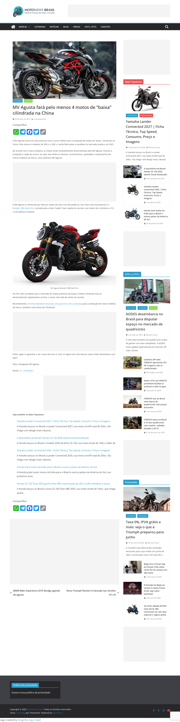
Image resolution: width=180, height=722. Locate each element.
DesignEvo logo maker (29, 719)
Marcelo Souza (154, 147)
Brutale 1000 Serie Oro (23, 208)
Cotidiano (39, 26)
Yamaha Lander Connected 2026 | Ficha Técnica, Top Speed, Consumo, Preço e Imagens (63, 450)
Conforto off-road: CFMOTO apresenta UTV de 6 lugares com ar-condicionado (155, 364)
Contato (105, 26)
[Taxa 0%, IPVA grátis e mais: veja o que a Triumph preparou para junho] (146, 499)
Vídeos (76, 26)
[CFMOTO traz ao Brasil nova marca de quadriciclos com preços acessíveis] (132, 405)
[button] (28, 27)
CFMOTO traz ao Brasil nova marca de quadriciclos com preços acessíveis (155, 403)
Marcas (23, 26)
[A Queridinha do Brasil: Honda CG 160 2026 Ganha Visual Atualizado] (132, 173)
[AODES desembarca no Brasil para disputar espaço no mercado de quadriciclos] (146, 291)
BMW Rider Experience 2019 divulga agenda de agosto (36, 592)
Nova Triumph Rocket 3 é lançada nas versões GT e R (91, 592)
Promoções (142, 516)
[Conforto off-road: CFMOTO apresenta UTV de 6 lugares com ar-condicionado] (132, 366)
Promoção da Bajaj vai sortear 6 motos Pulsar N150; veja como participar (154, 589)
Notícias (54, 26)
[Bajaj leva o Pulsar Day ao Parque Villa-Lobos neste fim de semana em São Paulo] (132, 570)
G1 (21, 370)
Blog (66, 26)
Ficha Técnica (132, 115)
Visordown (28, 370)
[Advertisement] (119, 10)
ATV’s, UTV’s (90, 26)
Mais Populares (146, 115)
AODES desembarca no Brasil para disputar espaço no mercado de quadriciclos (144, 321)
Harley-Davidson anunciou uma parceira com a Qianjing (55, 303)
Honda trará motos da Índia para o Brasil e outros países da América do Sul (57, 467)
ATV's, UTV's (131, 308)
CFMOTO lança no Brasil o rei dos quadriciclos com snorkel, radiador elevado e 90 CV (155, 424)
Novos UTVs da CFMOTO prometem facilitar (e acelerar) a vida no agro (155, 383)
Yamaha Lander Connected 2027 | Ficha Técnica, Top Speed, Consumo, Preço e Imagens (63, 421)
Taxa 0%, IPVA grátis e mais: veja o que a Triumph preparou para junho (145, 529)
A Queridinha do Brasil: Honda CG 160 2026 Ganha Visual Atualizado (53, 437)
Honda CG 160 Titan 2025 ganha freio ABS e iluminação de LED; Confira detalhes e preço (63, 483)
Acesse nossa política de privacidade (31, 692)
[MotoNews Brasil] (13, 26)
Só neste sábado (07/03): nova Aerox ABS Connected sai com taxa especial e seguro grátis (155, 610)
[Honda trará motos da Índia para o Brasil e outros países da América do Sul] (132, 217)
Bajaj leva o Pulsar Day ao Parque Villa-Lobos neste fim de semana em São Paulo (155, 568)
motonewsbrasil (40, 119)
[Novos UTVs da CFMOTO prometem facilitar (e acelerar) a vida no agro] (132, 385)
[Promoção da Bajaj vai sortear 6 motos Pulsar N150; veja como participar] (132, 591)
